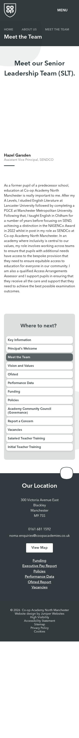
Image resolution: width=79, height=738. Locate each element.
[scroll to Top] (66, 473)
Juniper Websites (52, 613)
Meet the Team (57, 29)
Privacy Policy (40, 628)
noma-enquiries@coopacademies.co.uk (39, 536)
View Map (39, 548)
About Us (29, 29)
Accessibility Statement (39, 620)
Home (8, 29)
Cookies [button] (39, 631)
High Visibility (39, 617)
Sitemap (39, 624)
